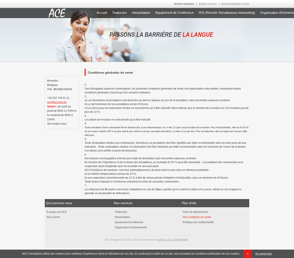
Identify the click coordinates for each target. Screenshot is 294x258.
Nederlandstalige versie (235, 3)
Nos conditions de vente (196, 217)
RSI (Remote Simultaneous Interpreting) (227, 12)
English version (208, 3)
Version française (184, 3)
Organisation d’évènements (130, 227)
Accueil (102, 12)
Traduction (119, 12)
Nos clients (53, 217)
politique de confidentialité (172, 239)
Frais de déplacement (195, 211)
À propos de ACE (56, 211)
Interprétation (141, 12)
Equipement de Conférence (175, 12)
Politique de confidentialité (198, 222)
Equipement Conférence (128, 222)
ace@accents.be (57, 102)
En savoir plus (263, 253)
